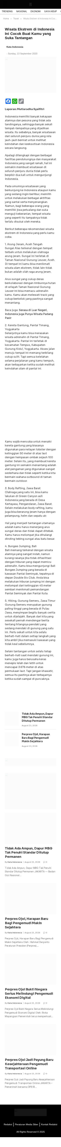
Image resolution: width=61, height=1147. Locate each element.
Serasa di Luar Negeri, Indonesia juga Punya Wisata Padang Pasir (29, 314)
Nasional (21, 11)
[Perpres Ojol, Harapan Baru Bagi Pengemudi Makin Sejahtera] (12, 739)
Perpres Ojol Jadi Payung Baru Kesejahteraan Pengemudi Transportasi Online (29, 1064)
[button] (4, 4)
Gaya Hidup (50, 11)
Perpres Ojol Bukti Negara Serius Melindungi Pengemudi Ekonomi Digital (29, 993)
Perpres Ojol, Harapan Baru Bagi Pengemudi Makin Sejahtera (36, 738)
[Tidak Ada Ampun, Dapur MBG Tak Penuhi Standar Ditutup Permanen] (12, 719)
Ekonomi (36, 11)
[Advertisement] (30, 406)
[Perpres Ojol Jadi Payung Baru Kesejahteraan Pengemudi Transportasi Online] (30, 1039)
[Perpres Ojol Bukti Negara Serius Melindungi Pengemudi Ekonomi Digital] (30, 969)
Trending (7, 11)
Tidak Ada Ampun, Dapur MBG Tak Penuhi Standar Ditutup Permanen (37, 717)
